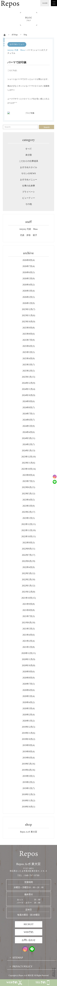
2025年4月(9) (28, 358)
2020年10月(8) (28, 665)
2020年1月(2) (28, 721)
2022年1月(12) (28, 586)
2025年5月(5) (28, 352)
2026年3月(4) (28, 291)
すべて (28, 149)
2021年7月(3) (28, 616)
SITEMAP (17, 957)
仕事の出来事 (28, 186)
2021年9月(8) (28, 604)
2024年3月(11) (28, 438)
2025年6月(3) (28, 346)
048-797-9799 (32, 875)
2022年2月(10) (28, 579)
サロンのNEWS (28, 173)
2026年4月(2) (28, 285)
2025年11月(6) (28, 315)
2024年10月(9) (28, 395)
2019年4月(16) (28, 770)
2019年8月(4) (28, 751)
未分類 (28, 155)
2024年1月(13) (28, 450)
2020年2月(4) (28, 714)
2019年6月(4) (28, 758)
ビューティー (28, 198)
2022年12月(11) (28, 524)
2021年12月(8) (28, 592)
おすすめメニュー (17, 44)
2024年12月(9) (28, 383)
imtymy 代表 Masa (16, 50)
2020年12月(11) (28, 653)
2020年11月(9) (28, 659)
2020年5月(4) (28, 696)
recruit (44, 3)
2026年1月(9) (28, 303)
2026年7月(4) (28, 266)
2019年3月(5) (28, 776)
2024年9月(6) (28, 401)
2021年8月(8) (28, 610)
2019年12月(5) (28, 727)
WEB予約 (28, 932)
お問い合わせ (28, 940)
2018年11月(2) (28, 800)
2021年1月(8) (28, 647)
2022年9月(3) (28, 542)
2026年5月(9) (28, 278)
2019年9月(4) (28, 745)
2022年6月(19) (28, 561)
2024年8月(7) (28, 407)
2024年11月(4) (28, 389)
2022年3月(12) (28, 573)
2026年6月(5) (28, 272)
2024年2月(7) (28, 444)
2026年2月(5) (28, 297)
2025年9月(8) (28, 328)
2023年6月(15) (28, 487)
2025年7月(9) (28, 340)
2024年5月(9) (28, 426)
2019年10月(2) (28, 739)
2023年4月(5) (28, 500)
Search (47, 127)
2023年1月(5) (28, 518)
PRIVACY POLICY (22, 966)
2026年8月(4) (28, 260)
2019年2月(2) (28, 782)
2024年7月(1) (28, 414)
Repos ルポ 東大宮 (28, 832)
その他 (28, 204)
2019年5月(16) (28, 764)
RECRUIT (28, 924)
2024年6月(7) (28, 420)
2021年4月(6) (28, 635)
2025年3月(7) (28, 364)
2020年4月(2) (28, 702)
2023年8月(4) (28, 475)
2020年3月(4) (28, 708)
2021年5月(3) (28, 629)
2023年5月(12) (28, 493)
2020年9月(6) (28, 671)
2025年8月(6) (28, 334)
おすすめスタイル (28, 167)
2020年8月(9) (28, 678)
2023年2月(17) (28, 512)
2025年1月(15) (28, 377)
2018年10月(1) (28, 807)
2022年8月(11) (28, 549)
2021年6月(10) (28, 622)
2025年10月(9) (28, 321)
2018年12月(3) (28, 794)
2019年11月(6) (28, 733)
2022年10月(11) (28, 536)
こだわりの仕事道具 (28, 161)
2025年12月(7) (28, 309)
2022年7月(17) (28, 555)
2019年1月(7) (28, 788)
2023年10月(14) (28, 469)
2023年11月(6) (28, 463)
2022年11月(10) (28, 530)
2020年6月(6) (28, 690)
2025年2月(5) (28, 371)
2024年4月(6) (28, 432)
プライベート (28, 192)
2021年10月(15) (28, 598)
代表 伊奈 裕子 (28, 235)
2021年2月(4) (28, 641)
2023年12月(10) (28, 457)
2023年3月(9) (28, 506)
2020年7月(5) (28, 684)
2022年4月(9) (28, 567)
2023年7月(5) (28, 481)
